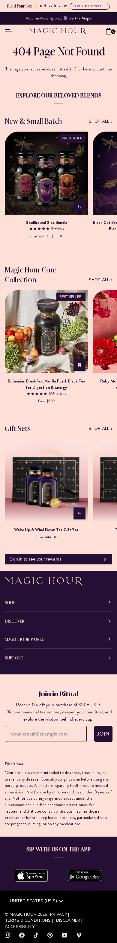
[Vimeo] (79, 935)
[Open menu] (10, 31)
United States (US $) (33, 901)
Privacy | (59, 914)
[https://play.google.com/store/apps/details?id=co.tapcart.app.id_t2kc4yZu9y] (84, 875)
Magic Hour (24, 914)
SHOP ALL (99, 121)
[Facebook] (22, 935)
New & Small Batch (33, 121)
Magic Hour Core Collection (30, 274)
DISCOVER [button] (14, 621)
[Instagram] (7, 935)
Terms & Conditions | (29, 920)
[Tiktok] (36, 935)
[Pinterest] (50, 935)
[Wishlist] (100, 31)
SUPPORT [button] (14, 658)
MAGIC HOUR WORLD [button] (25, 639)
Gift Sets (18, 428)
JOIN (103, 734)
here (87, 69)
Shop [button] (10, 602)
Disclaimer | (69, 920)
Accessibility (19, 927)
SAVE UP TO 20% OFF (90, 6)
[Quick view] (80, 206)
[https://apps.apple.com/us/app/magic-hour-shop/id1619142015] (31, 876)
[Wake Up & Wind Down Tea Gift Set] (46, 480)
